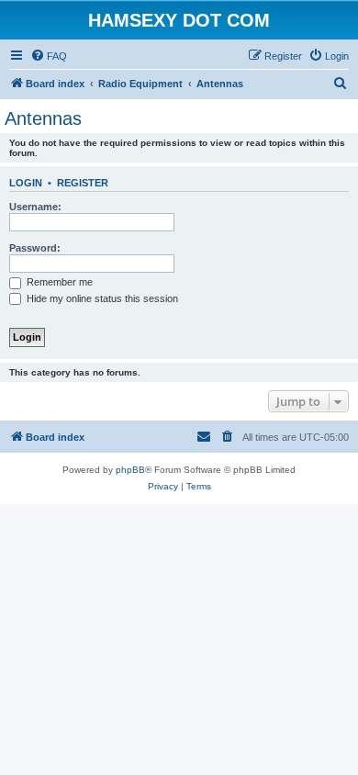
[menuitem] (48, 56)
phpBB (130, 470)
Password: (35, 247)
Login (25, 182)
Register (82, 182)
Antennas (43, 118)
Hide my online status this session (101, 298)
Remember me (58, 281)
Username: (35, 206)
